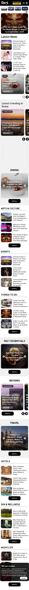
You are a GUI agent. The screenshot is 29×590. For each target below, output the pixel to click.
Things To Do (7, 111)
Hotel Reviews (8, 386)
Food (5, 76)
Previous (24, 12)
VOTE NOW (16, 3)
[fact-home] (5, 3)
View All (14, 201)
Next (26, 12)
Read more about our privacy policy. (16, 575)
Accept (24, 578)
